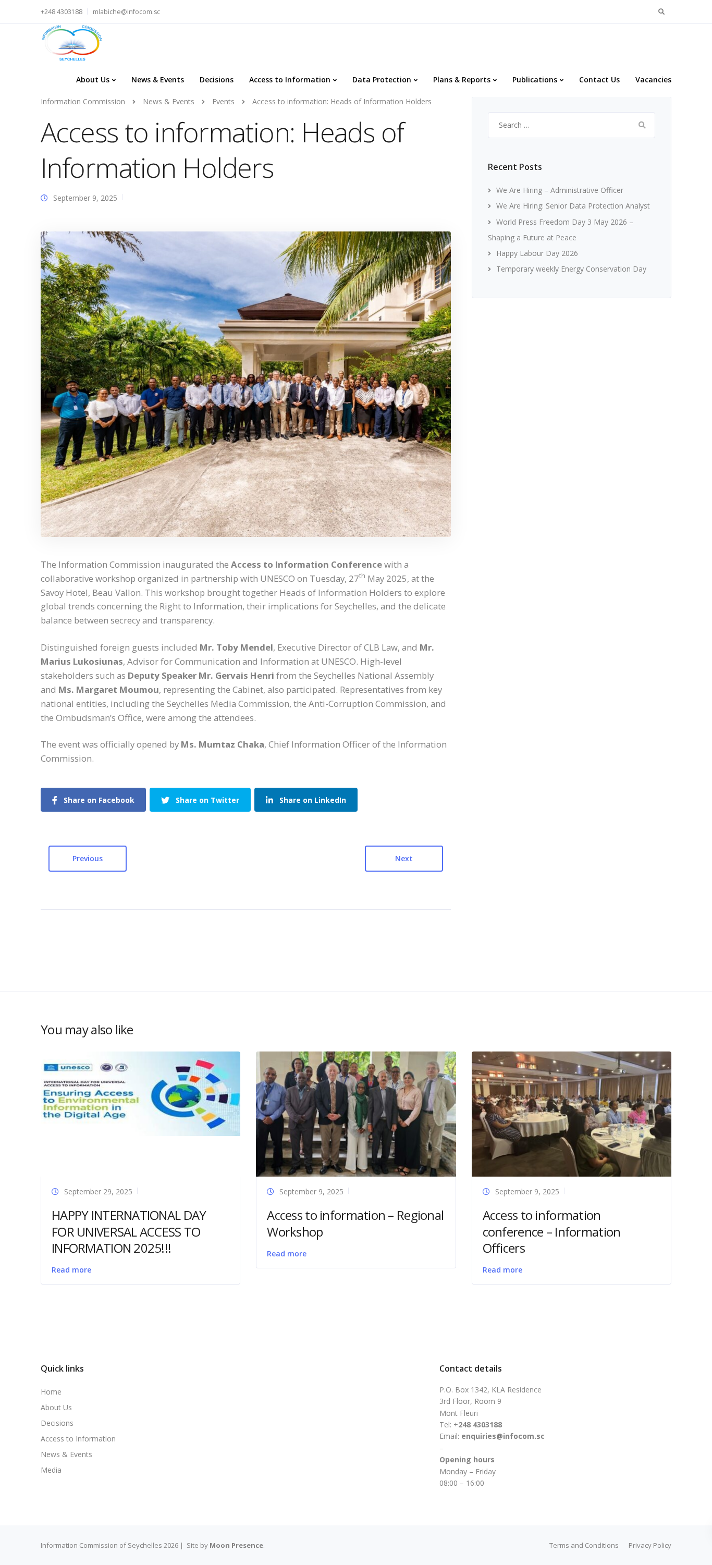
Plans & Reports (461, 79)
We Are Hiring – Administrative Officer (559, 190)
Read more (71, 1270)
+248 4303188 (61, 11)
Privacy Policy (650, 1545)
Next (404, 858)
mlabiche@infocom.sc (126, 11)
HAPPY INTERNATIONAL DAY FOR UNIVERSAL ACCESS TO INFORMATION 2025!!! (129, 1231)
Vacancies (653, 79)
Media (51, 1470)
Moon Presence (236, 1545)
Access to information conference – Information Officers (552, 1231)
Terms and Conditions (584, 1545)
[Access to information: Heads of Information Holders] (246, 383)
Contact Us (599, 79)
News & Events (157, 79)
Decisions (217, 79)
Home (51, 1392)
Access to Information (289, 79)
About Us (92, 79)
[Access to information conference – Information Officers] (571, 1113)
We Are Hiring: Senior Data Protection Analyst (573, 206)
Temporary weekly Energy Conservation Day (571, 269)
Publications (534, 79)
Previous (87, 858)
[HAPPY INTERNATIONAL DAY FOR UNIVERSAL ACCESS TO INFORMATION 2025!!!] (140, 1093)
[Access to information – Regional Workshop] (356, 1113)
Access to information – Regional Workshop (355, 1223)
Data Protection (381, 79)
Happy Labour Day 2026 (537, 253)
